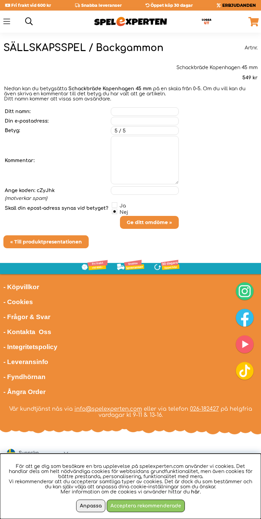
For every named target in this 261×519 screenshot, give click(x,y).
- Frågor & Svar (26, 316)
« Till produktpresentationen (46, 242)
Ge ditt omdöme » (149, 222)
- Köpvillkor (21, 286)
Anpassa (91, 505)
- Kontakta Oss (27, 331)
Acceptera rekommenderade (145, 505)
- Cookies (18, 301)
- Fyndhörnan (24, 376)
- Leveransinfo (25, 361)
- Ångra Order (24, 391)
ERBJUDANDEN (239, 5)
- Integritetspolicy (30, 346)
